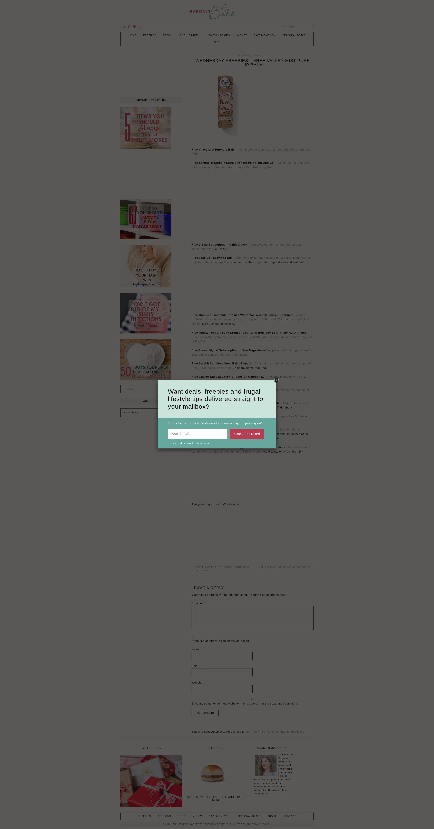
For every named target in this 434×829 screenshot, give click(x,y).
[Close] (276, 380)
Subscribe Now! (247, 434)
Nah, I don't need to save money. (192, 443)
